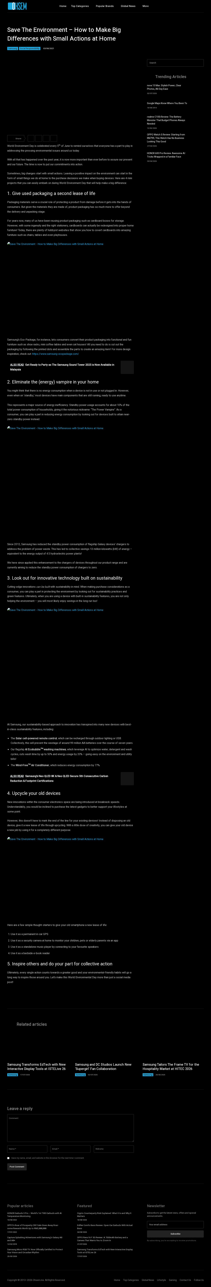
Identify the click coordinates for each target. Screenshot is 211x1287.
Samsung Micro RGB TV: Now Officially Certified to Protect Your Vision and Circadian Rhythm (35, 1251)
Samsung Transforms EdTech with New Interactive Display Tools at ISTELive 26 (36, 1066)
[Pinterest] (46, 138)
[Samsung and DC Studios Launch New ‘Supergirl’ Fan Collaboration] (105, 1046)
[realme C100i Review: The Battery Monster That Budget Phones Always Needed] (198, 121)
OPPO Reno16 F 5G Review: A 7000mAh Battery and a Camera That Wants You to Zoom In (102, 1239)
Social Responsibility (29, 48)
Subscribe (175, 1233)
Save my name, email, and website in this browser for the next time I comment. (47, 1158)
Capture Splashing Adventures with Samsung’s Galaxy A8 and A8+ (34, 1239)
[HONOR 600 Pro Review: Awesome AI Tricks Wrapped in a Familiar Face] (198, 156)
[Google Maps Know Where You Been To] (198, 105)
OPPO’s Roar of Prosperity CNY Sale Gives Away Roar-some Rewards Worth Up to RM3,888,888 (33, 1227)
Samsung (12, 48)
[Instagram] (194, 6)
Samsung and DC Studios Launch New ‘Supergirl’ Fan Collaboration (103, 1066)
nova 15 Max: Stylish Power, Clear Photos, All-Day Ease (164, 87)
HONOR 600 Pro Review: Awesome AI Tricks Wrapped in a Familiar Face (166, 155)
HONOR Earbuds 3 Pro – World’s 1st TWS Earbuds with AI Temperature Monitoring (34, 1215)
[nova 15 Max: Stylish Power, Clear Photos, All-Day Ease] (198, 89)
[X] (201, 6)
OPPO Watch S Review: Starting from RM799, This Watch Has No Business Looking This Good (166, 138)
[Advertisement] (175, 194)
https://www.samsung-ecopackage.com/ (55, 354)
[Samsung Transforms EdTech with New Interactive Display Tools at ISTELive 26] (37, 1046)
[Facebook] (187, 6)
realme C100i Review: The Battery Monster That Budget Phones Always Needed (166, 120)
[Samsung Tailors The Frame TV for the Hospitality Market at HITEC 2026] (173, 1046)
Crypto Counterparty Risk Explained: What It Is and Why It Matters (104, 1215)
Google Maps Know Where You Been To (167, 103)
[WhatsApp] (53, 138)
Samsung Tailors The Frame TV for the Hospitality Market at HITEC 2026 (171, 1066)
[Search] (200, 63)
